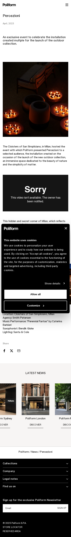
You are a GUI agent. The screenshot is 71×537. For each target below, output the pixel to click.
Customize (33, 305)
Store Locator (13, 527)
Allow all (35, 294)
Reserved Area (12, 531)
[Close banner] (66, 228)
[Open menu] (66, 5)
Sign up (61, 508)
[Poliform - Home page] (9, 4)
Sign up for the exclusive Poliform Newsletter (32, 500)
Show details (52, 283)
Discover (35, 425)
